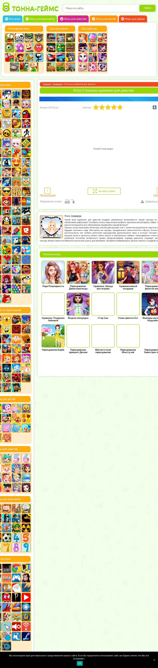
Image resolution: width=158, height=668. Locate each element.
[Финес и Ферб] (26, 368)
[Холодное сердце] (82, 67)
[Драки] (6, 508)
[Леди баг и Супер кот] (6, 338)
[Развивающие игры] (26, 418)
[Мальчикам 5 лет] (26, 537)
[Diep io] (6, 636)
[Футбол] (6, 537)
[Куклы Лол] (82, 47)
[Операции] (16, 468)
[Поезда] (26, 220)
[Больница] (6, 458)
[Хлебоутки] (6, 377)
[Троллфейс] (14, 67)
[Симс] (26, 478)
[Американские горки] (6, 607)
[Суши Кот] (26, 259)
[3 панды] (6, 94)
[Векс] (26, 133)
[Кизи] (9, 47)
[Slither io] (16, 607)
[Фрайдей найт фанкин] (6, 279)
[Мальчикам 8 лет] (16, 547)
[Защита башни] (16, 508)
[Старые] (6, 597)
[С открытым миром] (6, 240)
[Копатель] (26, 172)
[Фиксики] (16, 368)
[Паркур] (26, 211)
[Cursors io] (6, 626)
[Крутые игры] (6, 191)
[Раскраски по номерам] (16, 230)
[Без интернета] (26, 626)
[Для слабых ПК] (26, 568)
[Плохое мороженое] (6, 220)
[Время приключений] (6, 319)
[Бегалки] (16, 123)
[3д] (16, 94)
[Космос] (6, 181)
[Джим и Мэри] (6, 152)
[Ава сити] (16, 104)
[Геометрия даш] (26, 143)
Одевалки (57, 84)
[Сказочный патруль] (6, 358)
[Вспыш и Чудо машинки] (16, 319)
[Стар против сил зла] (26, 358)
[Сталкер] (26, 528)
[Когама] (29, 47)
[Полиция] (60, 57)
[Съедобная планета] (6, 269)
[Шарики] (16, 288)
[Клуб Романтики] (6, 172)
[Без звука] (16, 626)
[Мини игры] (16, 578)
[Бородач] (16, 387)
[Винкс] (82, 37)
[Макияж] (92, 47)
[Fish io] (16, 636)
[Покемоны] (16, 348)
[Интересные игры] (16, 162)
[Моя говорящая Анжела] (82, 57)
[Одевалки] (92, 57)
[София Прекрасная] (16, 358)
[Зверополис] (26, 329)
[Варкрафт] (26, 617)
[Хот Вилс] (70, 67)
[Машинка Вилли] (9, 57)
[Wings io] (16, 617)
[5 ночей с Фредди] (26, 94)
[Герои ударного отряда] (70, 37)
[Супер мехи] (16, 259)
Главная (47, 84)
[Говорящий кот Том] (38, 37)
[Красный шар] (38, 47)
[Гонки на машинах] (51, 47)
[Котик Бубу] (16, 181)
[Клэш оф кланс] (16, 172)
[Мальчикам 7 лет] (6, 547)
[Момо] (26, 578)
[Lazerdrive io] (26, 636)
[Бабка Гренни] (6, 568)
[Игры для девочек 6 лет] (26, 458)
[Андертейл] (19, 37)
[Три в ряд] (16, 269)
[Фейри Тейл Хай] (16, 487)
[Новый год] (16, 587)
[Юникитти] (102, 67)
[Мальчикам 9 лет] (26, 547)
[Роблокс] (26, 230)
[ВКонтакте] (154, 107)
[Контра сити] (6, 518)
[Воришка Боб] (29, 37)
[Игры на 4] (6, 162)
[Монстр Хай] (102, 47)
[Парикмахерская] (26, 468)
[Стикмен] (38, 57)
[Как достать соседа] (26, 162)
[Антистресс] (6, 123)
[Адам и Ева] (6, 113)
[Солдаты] (16, 528)
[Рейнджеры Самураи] (26, 348)
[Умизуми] (6, 437)
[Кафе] (102, 37)
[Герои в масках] (26, 319)
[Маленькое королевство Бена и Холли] (16, 408)
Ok (79, 663)
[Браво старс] (6, 133)
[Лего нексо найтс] (16, 518)
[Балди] (34, 67)
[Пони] (102, 57)
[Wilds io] (6, 617)
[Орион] (6, 211)
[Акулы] (16, 113)
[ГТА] (60, 37)
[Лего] (26, 191)
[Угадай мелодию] (26, 269)
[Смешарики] (16, 427)
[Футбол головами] (26, 279)
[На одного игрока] (6, 587)
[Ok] (154, 659)
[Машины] (51, 57)
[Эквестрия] (92, 67)
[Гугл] (16, 568)
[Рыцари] (70, 57)
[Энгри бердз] (6, 298)
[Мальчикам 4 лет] (16, 537)
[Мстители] (6, 348)
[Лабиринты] (16, 191)
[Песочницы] (26, 587)
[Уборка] (6, 487)
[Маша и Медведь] (6, 418)
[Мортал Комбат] (26, 518)
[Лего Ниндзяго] (60, 47)
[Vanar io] (6, 646)
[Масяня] (16, 338)
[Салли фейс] (16, 240)
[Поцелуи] (6, 478)
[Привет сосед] (6, 230)
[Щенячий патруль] (6, 387)
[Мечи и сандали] (16, 201)
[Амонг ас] (26, 113)
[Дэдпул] (16, 329)
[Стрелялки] (51, 67)
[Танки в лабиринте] (60, 67)
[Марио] (6, 201)
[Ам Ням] (9, 37)
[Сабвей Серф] (19, 57)
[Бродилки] (16, 133)
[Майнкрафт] (70, 47)
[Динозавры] (16, 152)
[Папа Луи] (16, 211)
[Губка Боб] (6, 329)
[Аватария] (26, 104)
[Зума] (26, 152)
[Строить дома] (6, 259)
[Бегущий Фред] (26, 123)
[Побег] (16, 220)
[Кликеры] (19, 47)
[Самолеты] (6, 528)
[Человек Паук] (16, 377)
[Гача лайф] (16, 143)
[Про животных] (16, 418)
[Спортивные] (26, 250)
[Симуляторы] (26, 240)
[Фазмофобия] (16, 597)
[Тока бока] (26, 427)
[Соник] (16, 250)
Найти (147, 8)
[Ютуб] (26, 597)
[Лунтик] (6, 408)
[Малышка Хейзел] (6, 468)
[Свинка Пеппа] (6, 427)
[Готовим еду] (92, 37)
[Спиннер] (29, 57)
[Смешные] (6, 250)
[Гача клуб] (6, 143)
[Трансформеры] (6, 368)
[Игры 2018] (6, 578)
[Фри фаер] (16, 279)
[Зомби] (26, 508)
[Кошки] (26, 181)
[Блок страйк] (51, 37)
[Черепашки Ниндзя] (26, 377)
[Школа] (26, 288)
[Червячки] (6, 288)
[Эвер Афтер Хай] (26, 487)
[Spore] (26, 607)
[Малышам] (26, 408)
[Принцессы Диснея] (16, 478)
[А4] (6, 104)
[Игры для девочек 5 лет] (16, 458)
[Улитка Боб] (24, 67)
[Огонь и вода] (26, 201)
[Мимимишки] (26, 338)
